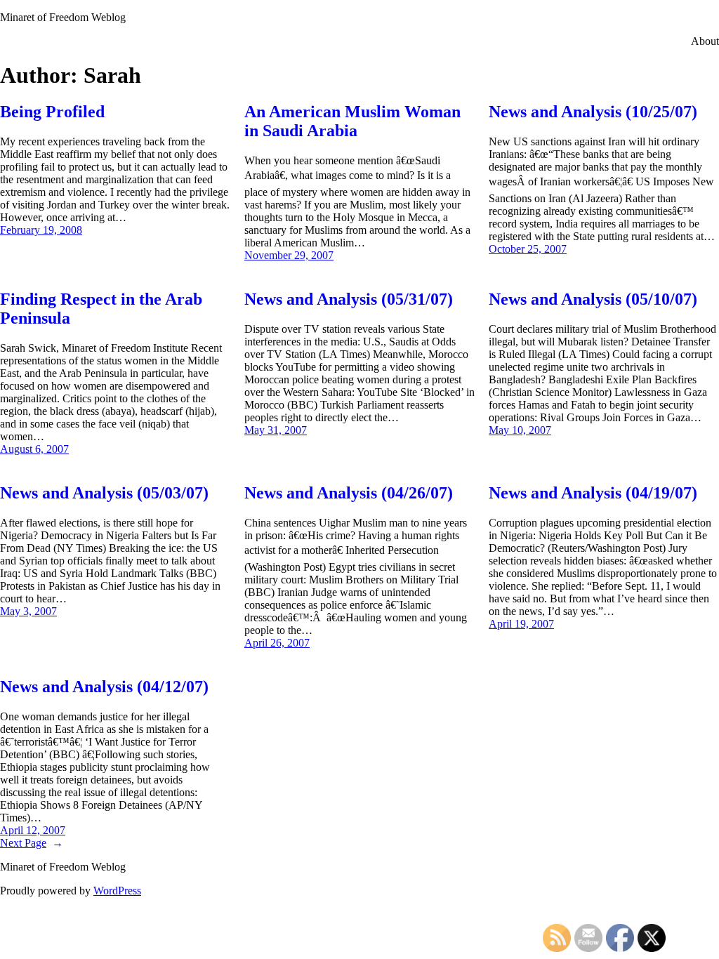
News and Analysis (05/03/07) (104, 493)
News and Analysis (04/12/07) (104, 686)
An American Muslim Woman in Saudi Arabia (352, 121)
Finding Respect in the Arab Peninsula (101, 308)
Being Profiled (52, 111)
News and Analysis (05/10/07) (593, 299)
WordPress (117, 891)
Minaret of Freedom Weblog (63, 17)
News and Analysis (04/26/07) (348, 493)
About (705, 41)
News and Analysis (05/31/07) (348, 299)
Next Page (31, 843)
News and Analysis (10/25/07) (593, 111)
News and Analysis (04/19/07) (593, 493)
